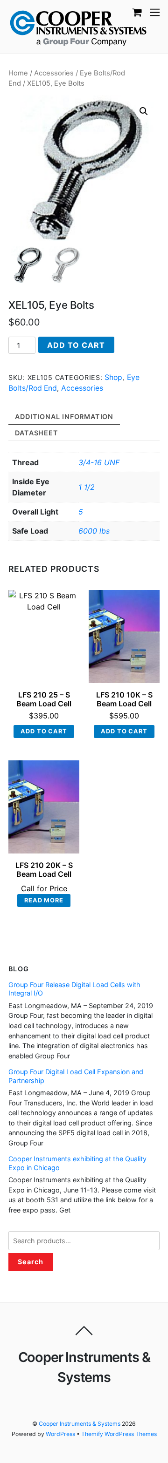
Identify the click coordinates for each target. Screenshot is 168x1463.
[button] (143, 111)
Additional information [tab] (64, 416)
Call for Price (44, 888)
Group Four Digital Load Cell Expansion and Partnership (75, 1076)
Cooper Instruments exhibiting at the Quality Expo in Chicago (77, 1163)
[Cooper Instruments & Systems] (78, 27)
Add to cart (76, 345)
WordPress (60, 1433)
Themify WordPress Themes (119, 1433)
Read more (43, 900)
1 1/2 (86, 487)
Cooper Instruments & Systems (79, 1423)
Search (30, 1262)
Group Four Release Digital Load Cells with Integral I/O (74, 989)
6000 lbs (94, 530)
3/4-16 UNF (98, 462)
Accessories (54, 73)
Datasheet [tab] (36, 433)
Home (18, 73)
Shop (113, 377)
